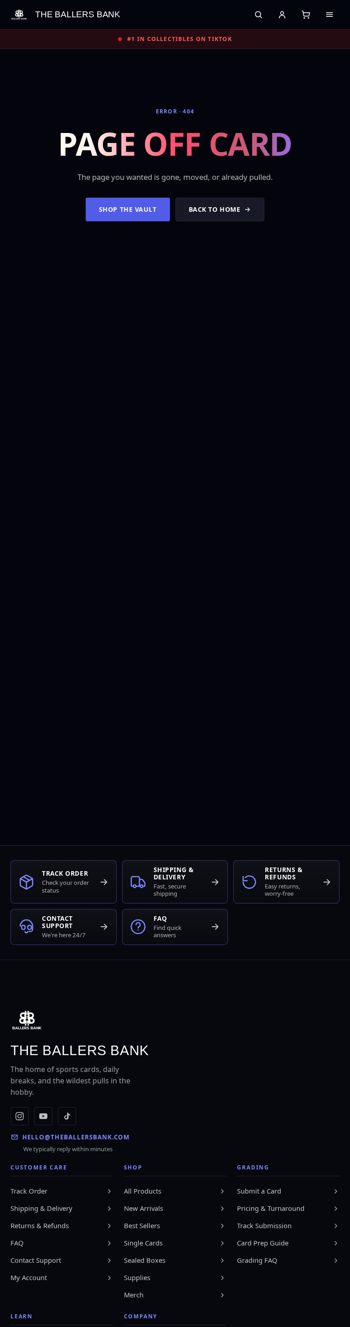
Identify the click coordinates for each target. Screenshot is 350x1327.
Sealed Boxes (144, 1260)
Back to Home (215, 209)
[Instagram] (19, 1116)
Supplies (137, 1277)
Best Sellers (142, 1225)
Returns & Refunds (39, 1225)
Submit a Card (259, 1190)
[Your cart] (306, 15)
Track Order (28, 1190)
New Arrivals (143, 1208)
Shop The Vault (128, 209)
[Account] (282, 15)
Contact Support (35, 1260)
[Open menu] (329, 15)
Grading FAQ (257, 1260)
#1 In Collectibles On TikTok (179, 39)
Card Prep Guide (262, 1242)
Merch (134, 1294)
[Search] (258, 15)
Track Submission (264, 1225)
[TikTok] (67, 1116)
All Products (142, 1190)
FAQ (17, 1242)
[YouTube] (43, 1116)
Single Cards (143, 1242)
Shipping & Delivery (41, 1208)
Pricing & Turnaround (270, 1208)
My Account (28, 1277)
